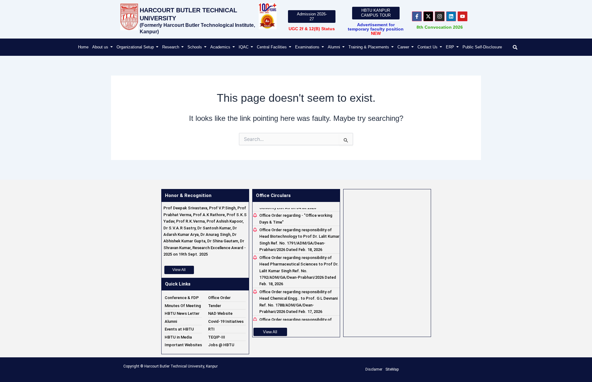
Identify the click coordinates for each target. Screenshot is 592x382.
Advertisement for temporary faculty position (376, 29)
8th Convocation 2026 (440, 27)
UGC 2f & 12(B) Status (312, 28)
